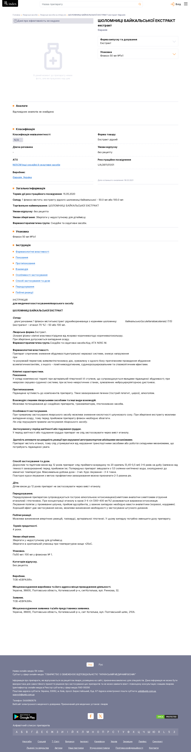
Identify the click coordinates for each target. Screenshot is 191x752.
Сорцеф (42, 741)
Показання (22, 257)
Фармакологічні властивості (32, 251)
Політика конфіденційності (129, 748)
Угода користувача (100, 748)
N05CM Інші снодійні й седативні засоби (36, 164)
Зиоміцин (128, 741)
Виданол (69, 741)
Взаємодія (22, 269)
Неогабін (27, 741)
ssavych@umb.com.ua (23, 694)
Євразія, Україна (22, 177)
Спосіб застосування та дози (33, 280)
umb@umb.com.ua (147, 691)
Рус (101, 664)
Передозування (25, 286)
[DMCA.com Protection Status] (167, 717)
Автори (58, 748)
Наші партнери (76, 748)
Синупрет (158, 741)
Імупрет (84, 741)
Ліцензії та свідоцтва (38, 748)
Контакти (154, 748)
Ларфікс (142, 741)
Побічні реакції (24, 292)
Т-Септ (55, 741)
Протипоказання (25, 263)
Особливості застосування (31, 274)
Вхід (178, 4)
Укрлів (114, 741)
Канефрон (99, 741)
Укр (90, 664)
